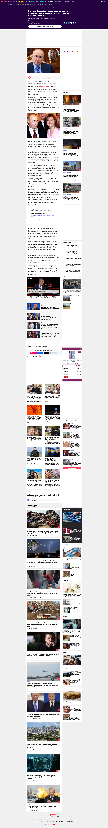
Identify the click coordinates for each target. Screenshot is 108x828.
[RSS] (79, 51)
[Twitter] (69, 51)
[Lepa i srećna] (53, 819)
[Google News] (77, 51)
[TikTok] (74, 51)
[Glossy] (49, 819)
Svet (37, 7)
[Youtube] (72, 51)
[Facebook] (64, 51)
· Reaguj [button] (66, 113)
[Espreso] (38, 819)
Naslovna (30, 7)
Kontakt (44, 821)
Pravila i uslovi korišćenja (51, 821)
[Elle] (42, 819)
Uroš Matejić (30, 22)
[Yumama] (67, 819)
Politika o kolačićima (59, 821)
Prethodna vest (34, 341)
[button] (59, 23)
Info (34, 7)
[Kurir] (34, 819)
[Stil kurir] (45, 819)
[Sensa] (62, 819)
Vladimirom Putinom (45, 86)
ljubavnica (44, 346)
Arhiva (65, 821)
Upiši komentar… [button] (34, 500)
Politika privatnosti (70, 821)
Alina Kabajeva (38, 346)
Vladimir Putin (30, 346)
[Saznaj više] (80, 277)
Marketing (36, 821)
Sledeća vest (54, 341)
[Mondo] (4, 1)
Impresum (40, 821)
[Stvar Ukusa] (73, 819)
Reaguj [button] (30, 356)
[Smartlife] (58, 819)
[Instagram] (67, 51)
